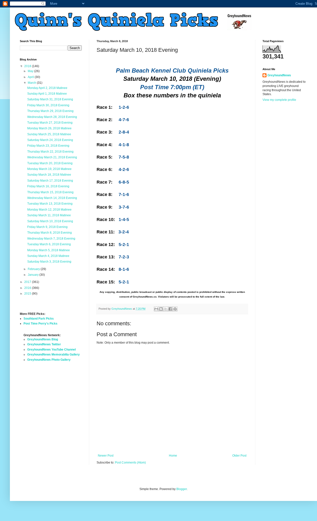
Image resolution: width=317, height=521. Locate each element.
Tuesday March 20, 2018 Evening (50, 163)
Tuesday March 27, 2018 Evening (50, 122)
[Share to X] (165, 308)
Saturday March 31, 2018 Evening (50, 99)
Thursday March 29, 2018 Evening (50, 111)
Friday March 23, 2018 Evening (48, 145)
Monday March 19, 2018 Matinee (49, 169)
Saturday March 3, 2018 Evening (49, 261)
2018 (28, 66)
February (34, 269)
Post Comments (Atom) (130, 462)
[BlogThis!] (160, 308)
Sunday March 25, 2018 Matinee (49, 134)
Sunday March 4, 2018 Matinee (48, 256)
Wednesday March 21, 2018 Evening (52, 157)
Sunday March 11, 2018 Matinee (49, 215)
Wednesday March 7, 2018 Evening (51, 238)
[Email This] (156, 308)
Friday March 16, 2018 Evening (48, 186)
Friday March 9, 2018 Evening (47, 227)
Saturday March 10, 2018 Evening (50, 221)
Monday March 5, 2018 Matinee (48, 250)
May (31, 71)
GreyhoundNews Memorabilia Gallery (53, 354)
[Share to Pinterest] (175, 308)
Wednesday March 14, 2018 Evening (52, 198)
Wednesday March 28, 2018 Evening (52, 117)
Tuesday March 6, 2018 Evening (49, 244)
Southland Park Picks (39, 318)
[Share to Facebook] (170, 308)
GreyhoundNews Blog (42, 339)
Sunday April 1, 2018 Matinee (47, 93)
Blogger (181, 489)
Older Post (239, 455)
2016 (28, 288)
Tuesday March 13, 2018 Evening (50, 203)
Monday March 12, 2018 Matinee (49, 209)
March (32, 82)
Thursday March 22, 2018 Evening (50, 151)
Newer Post (105, 455)
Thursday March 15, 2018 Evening (50, 192)
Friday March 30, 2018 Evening (48, 105)
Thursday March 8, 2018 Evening (49, 232)
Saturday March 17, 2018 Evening (50, 180)
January (33, 274)
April (31, 77)
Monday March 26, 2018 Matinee (49, 128)
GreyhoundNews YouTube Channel (51, 349)
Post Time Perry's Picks (40, 323)
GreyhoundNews (279, 75)
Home (173, 455)
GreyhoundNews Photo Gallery (49, 359)
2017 (28, 282)
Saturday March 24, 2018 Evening (50, 140)
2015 (28, 293)
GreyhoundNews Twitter (44, 344)
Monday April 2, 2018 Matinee (47, 88)
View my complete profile (279, 100)
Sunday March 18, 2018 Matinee (49, 174)
